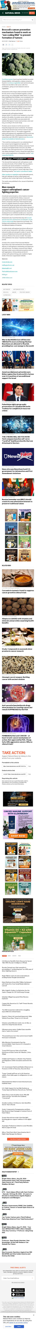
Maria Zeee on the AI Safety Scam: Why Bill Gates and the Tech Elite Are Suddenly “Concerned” (15, 1096)
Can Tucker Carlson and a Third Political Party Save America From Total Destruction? (17, 1218)
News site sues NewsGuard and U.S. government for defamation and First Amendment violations (17, 471)
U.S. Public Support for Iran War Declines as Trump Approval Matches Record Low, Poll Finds (17, 1089)
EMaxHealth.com (7, 268)
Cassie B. (12, 402)
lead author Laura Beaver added (23, 171)
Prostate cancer (6, 49)
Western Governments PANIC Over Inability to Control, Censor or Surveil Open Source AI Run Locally (18, 1207)
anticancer (8, 48)
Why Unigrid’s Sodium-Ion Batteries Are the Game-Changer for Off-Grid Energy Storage (16, 991)
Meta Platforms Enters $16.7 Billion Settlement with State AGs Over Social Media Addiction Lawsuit (17, 983)
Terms (14, 1303)
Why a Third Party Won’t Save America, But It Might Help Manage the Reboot (16, 1133)
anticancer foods (15, 48)
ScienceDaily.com (7, 262)
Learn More (8, 1326)
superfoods (14, 49)
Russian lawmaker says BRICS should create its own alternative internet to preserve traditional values (17, 501)
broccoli (23, 48)
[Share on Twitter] (9, 44)
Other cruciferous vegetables (10, 174)
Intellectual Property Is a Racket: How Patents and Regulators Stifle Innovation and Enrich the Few (17, 1060)
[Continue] (32, 1278)
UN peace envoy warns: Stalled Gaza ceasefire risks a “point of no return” (16, 1030)
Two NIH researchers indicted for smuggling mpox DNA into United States (16, 1010)
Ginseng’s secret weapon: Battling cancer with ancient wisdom (16, 678)
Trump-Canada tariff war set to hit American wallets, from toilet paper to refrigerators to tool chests (17, 1075)
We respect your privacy (18, 1282)
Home (3, 26)
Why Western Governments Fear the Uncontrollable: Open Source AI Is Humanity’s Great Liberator (16, 1044)
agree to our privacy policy (18, 1322)
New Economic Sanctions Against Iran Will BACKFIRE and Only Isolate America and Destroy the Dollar (17, 1254)
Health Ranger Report (9, 1172)
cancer (28, 48)
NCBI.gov (4, 274)
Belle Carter (12, 337)
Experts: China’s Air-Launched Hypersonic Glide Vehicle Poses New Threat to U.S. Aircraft (17, 1017)
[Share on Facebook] (6, 44)
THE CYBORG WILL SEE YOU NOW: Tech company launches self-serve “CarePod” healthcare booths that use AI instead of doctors (17, 440)
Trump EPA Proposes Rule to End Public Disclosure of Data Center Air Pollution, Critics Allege (16, 1052)
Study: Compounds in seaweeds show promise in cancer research (17, 650)
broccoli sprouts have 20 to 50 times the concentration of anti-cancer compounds (17, 219)
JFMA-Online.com (7, 277)
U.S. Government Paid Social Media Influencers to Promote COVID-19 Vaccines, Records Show (17, 1067)
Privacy (10, 1303)
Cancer (9, 26)
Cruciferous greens (7, 79)
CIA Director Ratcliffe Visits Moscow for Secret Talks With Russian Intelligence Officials (17, 962)
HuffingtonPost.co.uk (8, 265)
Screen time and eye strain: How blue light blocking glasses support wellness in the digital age (16, 1119)
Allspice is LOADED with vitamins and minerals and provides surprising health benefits (18, 621)
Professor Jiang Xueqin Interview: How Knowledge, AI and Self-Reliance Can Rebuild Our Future (16, 1242)
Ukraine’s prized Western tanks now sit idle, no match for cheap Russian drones (16, 1023)
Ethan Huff (12, 369)
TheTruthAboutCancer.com (9, 271)
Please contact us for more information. (13, 784)
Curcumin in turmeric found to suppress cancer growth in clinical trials (18, 591)
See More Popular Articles (18, 1139)
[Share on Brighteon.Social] (3, 44)
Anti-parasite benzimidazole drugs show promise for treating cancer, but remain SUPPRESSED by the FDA (17, 707)
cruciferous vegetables (13, 83)
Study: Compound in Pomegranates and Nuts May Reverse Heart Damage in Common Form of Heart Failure (17, 1111)
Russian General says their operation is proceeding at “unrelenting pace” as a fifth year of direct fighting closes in (17, 969)
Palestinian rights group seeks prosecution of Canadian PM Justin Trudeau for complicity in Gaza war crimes (16, 407)
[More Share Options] (12, 44)
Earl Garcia (12, 41)
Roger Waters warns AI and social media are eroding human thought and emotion (15, 976)
